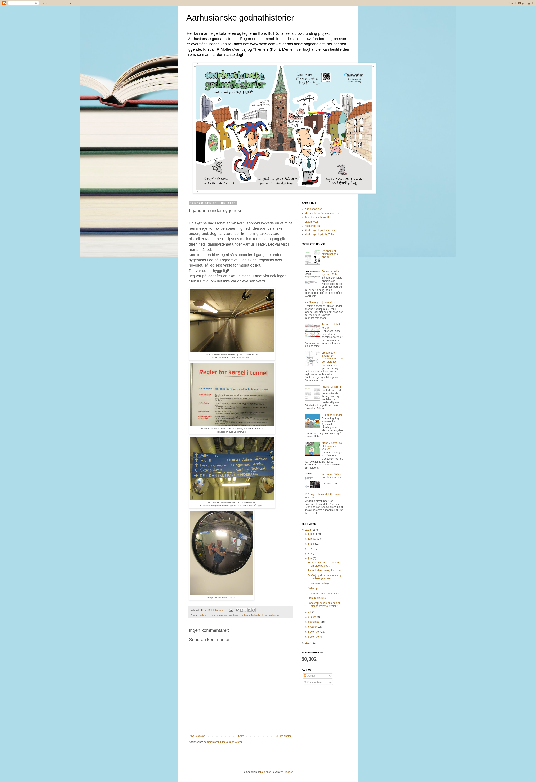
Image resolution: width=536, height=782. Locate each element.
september (314, 621)
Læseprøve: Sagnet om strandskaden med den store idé (332, 357)
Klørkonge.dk (312, 225)
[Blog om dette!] (242, 610)
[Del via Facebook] (249, 610)
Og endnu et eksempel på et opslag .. (330, 254)
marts (311, 543)
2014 (308, 642)
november (314, 631)
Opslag (310, 675)
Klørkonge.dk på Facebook (320, 230)
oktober (312, 626)
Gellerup (313, 588)
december (314, 636)
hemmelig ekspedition (227, 615)
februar (312, 538)
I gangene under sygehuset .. (324, 593)
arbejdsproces (207, 615)
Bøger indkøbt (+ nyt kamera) (324, 570)
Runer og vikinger (332, 415)
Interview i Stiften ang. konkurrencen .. (332, 477)
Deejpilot (265, 771)
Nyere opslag (197, 735)
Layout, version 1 (331, 386)
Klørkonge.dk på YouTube (319, 234)
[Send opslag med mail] (230, 610)
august (312, 617)
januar (312, 533)
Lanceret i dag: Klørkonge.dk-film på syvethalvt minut (324, 604)
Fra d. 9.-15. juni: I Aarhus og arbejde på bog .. (324, 564)
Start (241, 735)
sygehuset (244, 615)
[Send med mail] (238, 610)
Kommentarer (314, 682)
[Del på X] (246, 610)
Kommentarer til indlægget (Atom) (223, 742)
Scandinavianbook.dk (317, 217)
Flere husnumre (317, 597)
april (311, 548)
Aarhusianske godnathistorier (240, 17)
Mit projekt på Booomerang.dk (322, 213)
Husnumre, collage (318, 583)
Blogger (288, 771)
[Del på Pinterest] (253, 610)
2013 (308, 529)
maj (310, 553)
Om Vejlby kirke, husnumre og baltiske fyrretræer (325, 577)
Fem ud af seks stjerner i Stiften (330, 273)
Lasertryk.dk (311, 221)
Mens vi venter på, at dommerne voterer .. (332, 446)
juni (310, 558)
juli (310, 612)
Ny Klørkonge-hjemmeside (320, 302)
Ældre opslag (284, 735)
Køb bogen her (313, 208)
